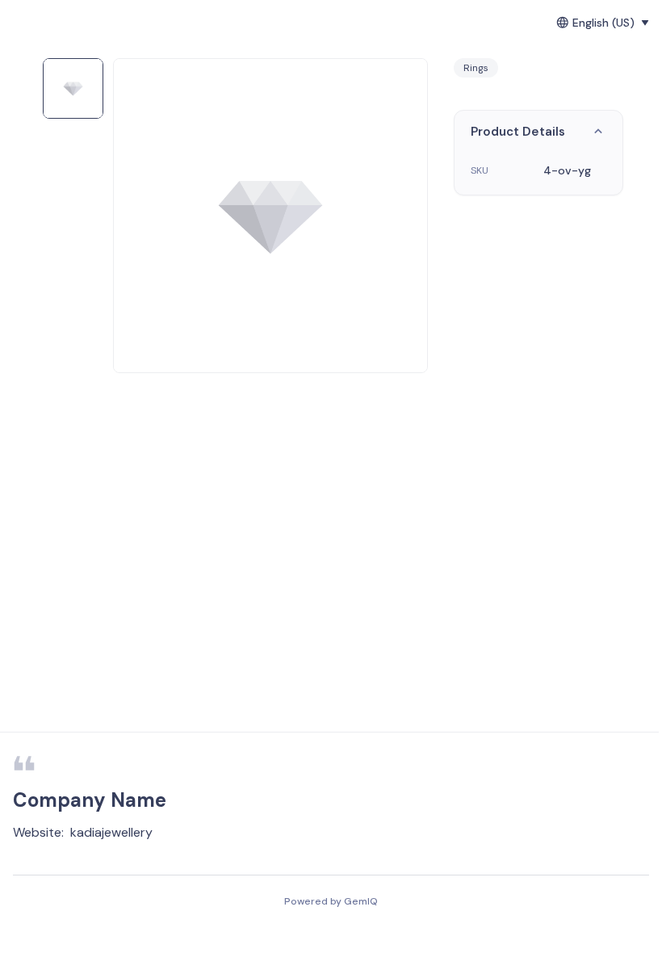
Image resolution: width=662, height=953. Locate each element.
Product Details (518, 132)
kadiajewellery (111, 832)
